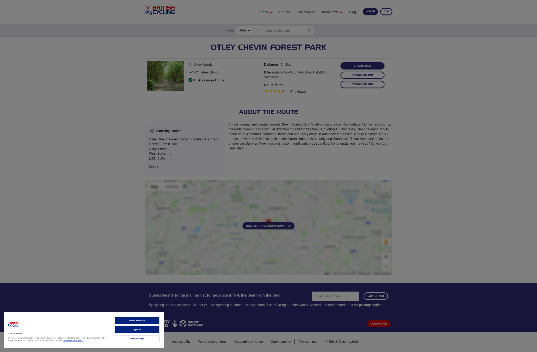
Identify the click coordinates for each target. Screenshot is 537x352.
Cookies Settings (137, 339)
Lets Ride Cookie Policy (73, 340)
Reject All (137, 329)
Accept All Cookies (137, 320)
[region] (84, 330)
